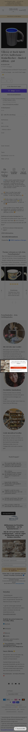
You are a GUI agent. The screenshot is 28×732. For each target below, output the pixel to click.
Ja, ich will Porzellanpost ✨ (18, 367)
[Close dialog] (26, 360)
